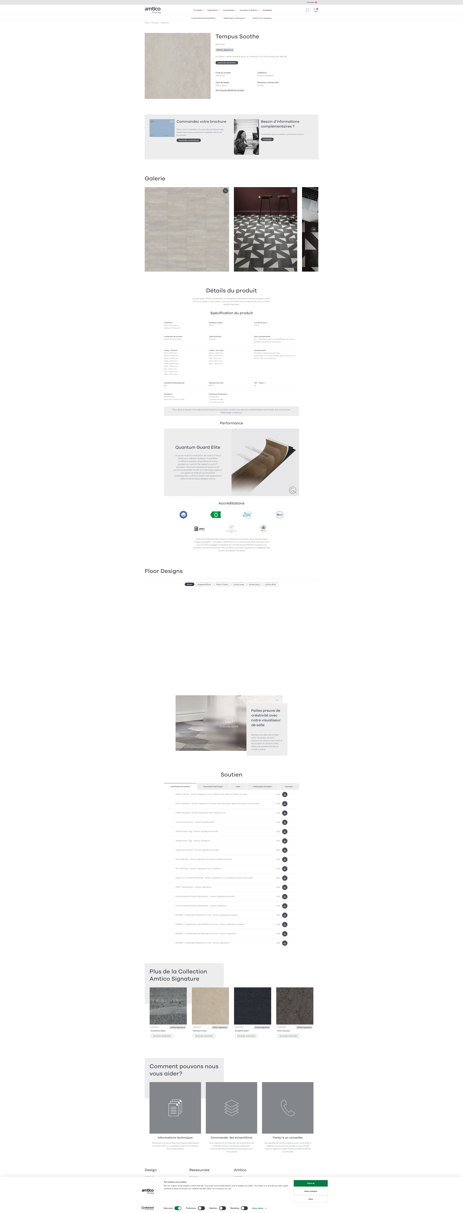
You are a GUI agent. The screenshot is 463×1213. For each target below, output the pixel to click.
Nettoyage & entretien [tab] (262, 786)
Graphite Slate (242, 1030)
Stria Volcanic (283, 1030)
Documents (228, 10)
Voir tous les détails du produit (229, 90)
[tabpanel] (231, 869)
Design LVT (149, 1176)
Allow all (310, 1183)
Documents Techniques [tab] (213, 786)
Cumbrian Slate (158, 1030)
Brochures (193, 1176)
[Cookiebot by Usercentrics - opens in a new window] (147, 1208)
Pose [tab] (238, 786)
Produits (198, 10)
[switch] (201, 1208)
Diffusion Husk (199, 1030)
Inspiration (213, 10)
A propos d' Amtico (248, 10)
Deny (311, 1199)
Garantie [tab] (289, 786)
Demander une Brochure (189, 140)
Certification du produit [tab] (180, 786)
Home (147, 23)
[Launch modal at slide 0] (225, 190)
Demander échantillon (227, 63)
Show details (257, 1208)
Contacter (267, 139)
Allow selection (310, 1191)
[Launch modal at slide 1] (293, 190)
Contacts (267, 10)
